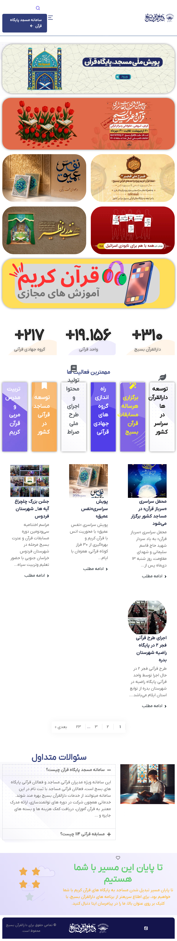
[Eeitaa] (146, 928)
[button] (59, 770)
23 (78, 727)
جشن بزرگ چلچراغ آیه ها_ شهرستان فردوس (32, 509)
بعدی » (61, 727)
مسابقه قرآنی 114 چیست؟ (82, 834)
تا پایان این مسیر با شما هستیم (118, 873)
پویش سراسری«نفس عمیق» (94, 509)
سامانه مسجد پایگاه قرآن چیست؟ (75, 770)
